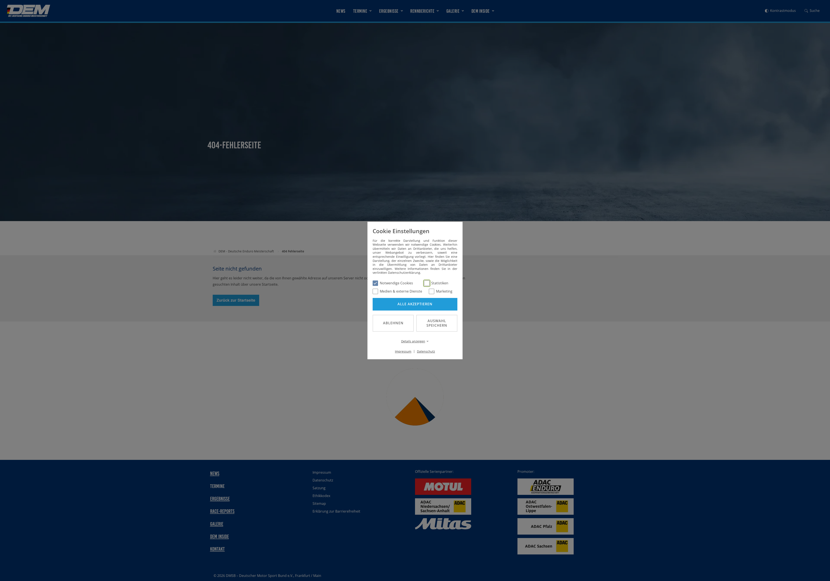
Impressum (403, 351)
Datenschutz (426, 351)
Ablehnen (393, 323)
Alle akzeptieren (415, 304)
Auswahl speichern (436, 323)
